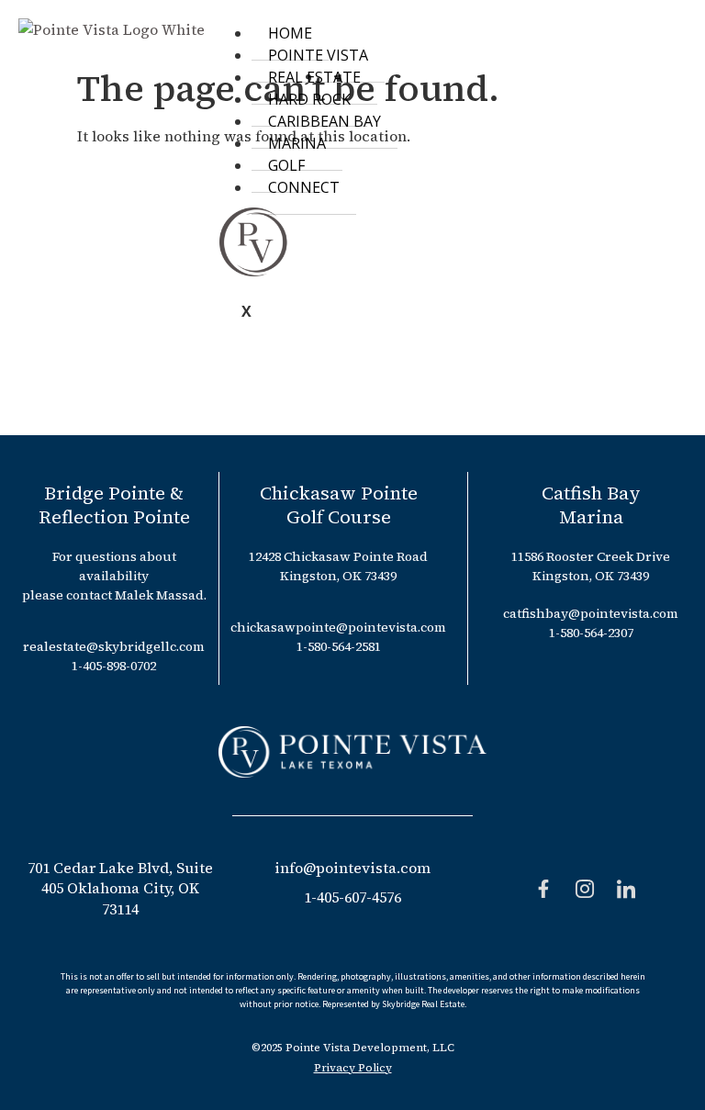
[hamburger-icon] (675, 29)
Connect (304, 187)
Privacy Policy (353, 1067)
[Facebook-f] (543, 888)
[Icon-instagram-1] (584, 888)
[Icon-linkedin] (626, 888)
